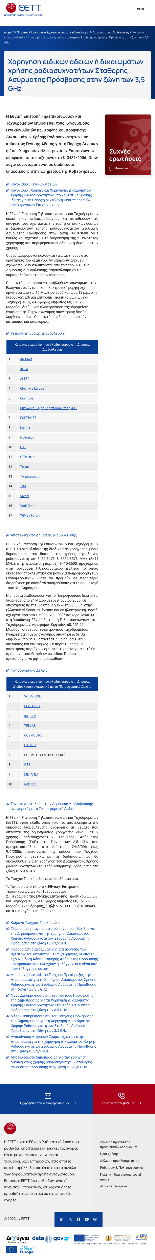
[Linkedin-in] (62, 1219)
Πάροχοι (22, 32)
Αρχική (8, 32)
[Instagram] (95, 1219)
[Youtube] (86, 1219)
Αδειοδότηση (80, 32)
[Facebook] (78, 1219)
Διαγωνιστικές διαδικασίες (111, 32)
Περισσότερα (121, 168)
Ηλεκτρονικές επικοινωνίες (50, 32)
